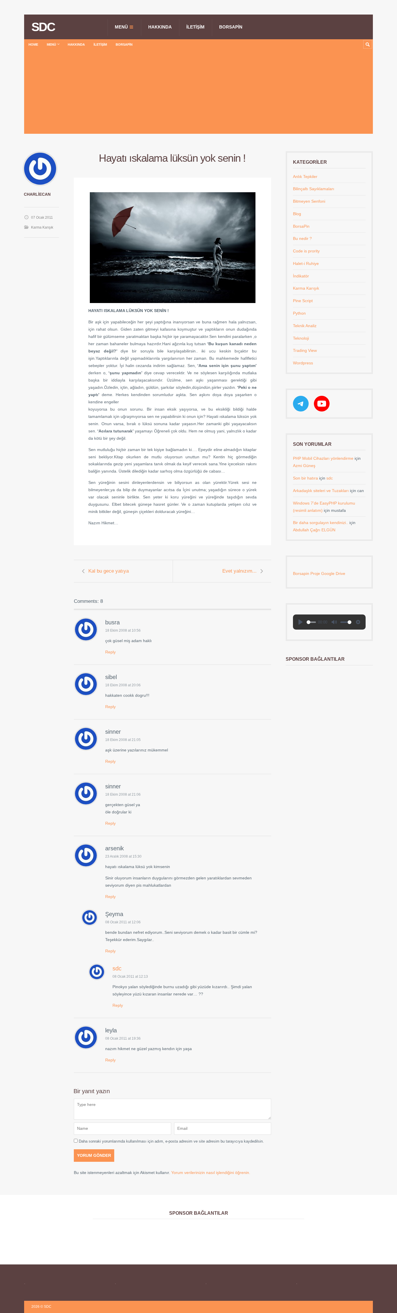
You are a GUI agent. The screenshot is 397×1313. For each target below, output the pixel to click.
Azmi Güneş (304, 465)
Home (33, 44)
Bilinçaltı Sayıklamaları (313, 188)
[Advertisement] (198, 93)
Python (299, 313)
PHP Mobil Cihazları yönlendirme (323, 458)
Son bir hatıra (305, 478)
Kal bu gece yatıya (108, 571)
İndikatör (301, 276)
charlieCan (37, 194)
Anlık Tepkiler (305, 176)
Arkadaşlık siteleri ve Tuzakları (321, 490)
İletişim (195, 26)
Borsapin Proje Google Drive (319, 573)
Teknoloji (301, 338)
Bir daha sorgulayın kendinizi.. (320, 522)
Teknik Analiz (304, 325)
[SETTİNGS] (358, 622)
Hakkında (160, 26)
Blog (297, 213)
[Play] (300, 622)
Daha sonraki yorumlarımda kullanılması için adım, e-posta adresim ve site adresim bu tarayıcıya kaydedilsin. (171, 1141)
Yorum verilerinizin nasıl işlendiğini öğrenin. (210, 1172)
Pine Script (303, 300)
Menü (121, 26)
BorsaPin (230, 26)
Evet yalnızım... (239, 571)
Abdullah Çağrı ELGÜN (314, 530)
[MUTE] (334, 622)
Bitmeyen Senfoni (309, 201)
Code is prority (306, 251)
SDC (43, 27)
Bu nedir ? (302, 238)
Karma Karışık (42, 227)
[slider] (311, 622)
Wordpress (303, 363)
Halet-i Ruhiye (306, 263)
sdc (116, 968)
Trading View (305, 350)
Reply (110, 652)
